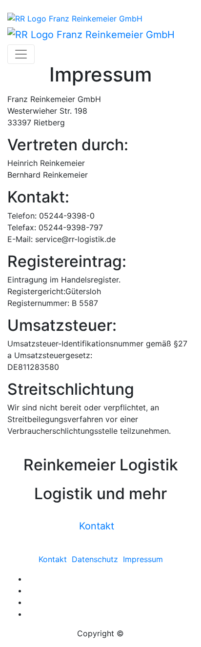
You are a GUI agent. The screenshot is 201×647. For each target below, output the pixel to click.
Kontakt (96, 526)
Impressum (143, 559)
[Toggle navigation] (21, 54)
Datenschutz (95, 559)
